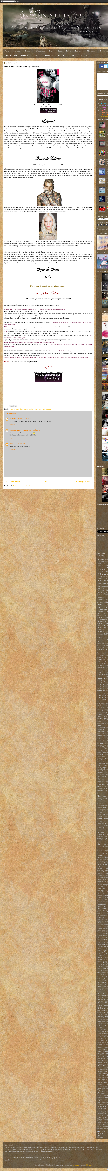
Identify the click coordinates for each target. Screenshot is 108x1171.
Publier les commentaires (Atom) (23, 486)
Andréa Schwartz (101, 688)
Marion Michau (102, 961)
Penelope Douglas (102, 1020)
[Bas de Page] (107, 1170)
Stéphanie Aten (101, 1084)
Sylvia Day (101, 1092)
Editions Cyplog (102, 580)
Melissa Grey (100, 979)
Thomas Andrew (102, 1106)
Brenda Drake (101, 716)
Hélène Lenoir (100, 823)
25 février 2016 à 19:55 (23, 418)
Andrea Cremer (101, 686)
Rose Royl (105, 1042)
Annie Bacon (101, 699)
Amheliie (102, 678)
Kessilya (99, 892)
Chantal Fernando (102, 735)
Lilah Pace (104, 917)
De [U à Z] (83, 55)
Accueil (17, 51)
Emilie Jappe (100, 774)
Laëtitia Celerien (102, 910)
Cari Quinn (100, 723)
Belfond (99, 563)
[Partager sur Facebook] (14, 406)
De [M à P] (60, 55)
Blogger (88, 1165)
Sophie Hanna (100, 1075)
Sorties (68, 51)
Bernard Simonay (101, 712)
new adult (42, 409)
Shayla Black (104, 1067)
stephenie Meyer (102, 1130)
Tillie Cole (103, 1108)
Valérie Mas (100, 1113)
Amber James (102, 676)
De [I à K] (36, 55)
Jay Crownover (33, 409)
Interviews (78, 51)
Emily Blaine (101, 776)
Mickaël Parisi (100, 988)
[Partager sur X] (13, 406)
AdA (98, 561)
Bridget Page (101, 718)
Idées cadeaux (40, 51)
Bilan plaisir (91, 51)
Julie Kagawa (100, 870)
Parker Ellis (100, 1016)
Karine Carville (101, 877)
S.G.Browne (104, 1046)
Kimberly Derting (102, 893)
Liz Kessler (103, 926)
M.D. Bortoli (100, 942)
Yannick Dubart (101, 1124)
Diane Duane (101, 763)
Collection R (102, 570)
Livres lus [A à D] (11, 55)
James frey (100, 838)
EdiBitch (100, 572)
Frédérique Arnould (102, 802)
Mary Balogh (104, 966)
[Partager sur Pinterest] (16, 406)
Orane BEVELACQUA (17, 430)
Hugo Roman (24, 409)
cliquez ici (100, 555)
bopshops (76, 1165)
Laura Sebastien (102, 903)
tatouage (48, 409)
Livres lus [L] (48, 55)
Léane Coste (100, 939)
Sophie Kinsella (101, 1077)
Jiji (11, 444)
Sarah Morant (101, 1058)
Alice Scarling (101, 669)
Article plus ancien (84, 481)
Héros (51, 51)
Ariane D (105, 701)
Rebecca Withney (101, 1033)
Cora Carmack (101, 751)
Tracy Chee (104, 1111)
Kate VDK (103, 883)
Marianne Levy (101, 953)
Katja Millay (100, 886)
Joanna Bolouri (101, 857)
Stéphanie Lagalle (102, 1086)
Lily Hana (100, 919)
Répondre (12, 424)
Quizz (60, 51)
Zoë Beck (103, 1128)
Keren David (100, 890)
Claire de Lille (100, 749)
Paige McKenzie (102, 1014)
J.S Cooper (100, 832)
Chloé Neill (101, 739)
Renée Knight (100, 1035)
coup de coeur (14, 409)
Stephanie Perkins (102, 1081)
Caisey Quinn (101, 722)
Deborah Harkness (102, 760)
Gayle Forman (101, 809)
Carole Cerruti (101, 725)
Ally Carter (100, 671)
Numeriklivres (101, 629)
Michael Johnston (102, 984)
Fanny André (101, 794)
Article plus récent (12, 481)
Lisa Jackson (100, 923)
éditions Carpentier (102, 645)
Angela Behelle (102, 690)
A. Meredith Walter (102, 655)
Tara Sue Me (101, 1099)
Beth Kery (100, 714)
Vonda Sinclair (101, 1122)
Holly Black (104, 822)
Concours (28, 51)
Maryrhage (101, 968)
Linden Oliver (101, 921)
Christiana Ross (101, 741)
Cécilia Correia (101, 752)
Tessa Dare (100, 1102)
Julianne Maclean (101, 866)
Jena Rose (105, 848)
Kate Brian (100, 881)
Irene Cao (102, 825)
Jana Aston (100, 840)
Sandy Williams (101, 1053)
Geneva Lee (100, 811)
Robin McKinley (101, 1038)
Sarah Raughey (102, 1060)
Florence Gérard (102, 798)
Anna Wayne (101, 695)
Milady (100, 625)
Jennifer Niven (101, 852)
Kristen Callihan (101, 897)
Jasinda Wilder (101, 842)
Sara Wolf (100, 1055)
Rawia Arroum (101, 1031)
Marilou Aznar (101, 959)
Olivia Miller (100, 1010)
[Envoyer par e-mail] (9, 406)
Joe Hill (99, 859)
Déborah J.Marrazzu (102, 765)
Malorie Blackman (102, 948)
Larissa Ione (101, 901)
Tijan (98, 1108)
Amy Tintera (104, 683)
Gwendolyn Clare (102, 816)
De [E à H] (24, 55)
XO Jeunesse (101, 640)
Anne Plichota (101, 697)
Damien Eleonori (101, 756)
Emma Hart (100, 781)
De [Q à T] (72, 55)
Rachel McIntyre (101, 1027)
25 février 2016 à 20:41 (32, 430)
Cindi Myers (103, 747)
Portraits (8, 51)
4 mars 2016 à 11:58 (18, 444)
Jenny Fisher (101, 854)
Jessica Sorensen (102, 855)
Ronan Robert (100, 1040)
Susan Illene (101, 1088)
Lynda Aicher (104, 937)
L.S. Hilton (104, 899)
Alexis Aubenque (101, 667)
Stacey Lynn (101, 1079)
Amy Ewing (101, 681)
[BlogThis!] (11, 406)
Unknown (13, 418)
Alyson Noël (101, 672)
